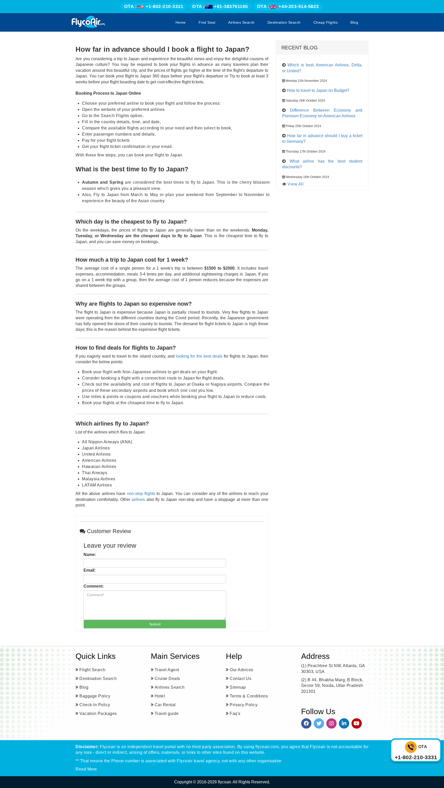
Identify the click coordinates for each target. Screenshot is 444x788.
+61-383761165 (220, 6)
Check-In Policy (94, 705)
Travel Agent (167, 670)
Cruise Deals (167, 678)
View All (295, 184)
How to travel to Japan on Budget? (318, 90)
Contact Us (240, 678)
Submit (155, 624)
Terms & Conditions (249, 696)
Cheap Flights (325, 22)
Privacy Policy (243, 705)
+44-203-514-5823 (288, 6)
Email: (90, 570)
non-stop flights (141, 493)
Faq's (235, 713)
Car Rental (165, 705)
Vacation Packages (98, 713)
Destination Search (284, 22)
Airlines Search (241, 22)
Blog (354, 22)
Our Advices (241, 670)
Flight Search (92, 670)
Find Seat (207, 22)
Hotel (160, 696)
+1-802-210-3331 (153, 6)
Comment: (94, 586)
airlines (138, 499)
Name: (90, 554)
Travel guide (167, 713)
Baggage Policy (94, 696)
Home (180, 22)
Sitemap (238, 687)
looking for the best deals (199, 356)
